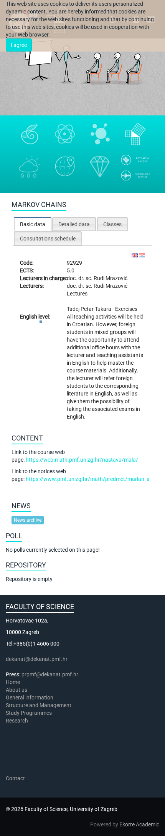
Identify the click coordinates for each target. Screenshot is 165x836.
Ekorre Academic (139, 824)
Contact (15, 778)
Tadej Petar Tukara (89, 309)
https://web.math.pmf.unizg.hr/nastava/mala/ (82, 460)
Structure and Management (38, 705)
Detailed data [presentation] (74, 224)
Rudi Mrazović (110, 278)
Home (13, 682)
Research (17, 721)
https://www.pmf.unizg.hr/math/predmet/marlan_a (88, 479)
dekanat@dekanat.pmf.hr (37, 659)
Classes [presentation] (112, 224)
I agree (19, 45)
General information (29, 697)
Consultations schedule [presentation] (48, 238)
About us (17, 690)
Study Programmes (29, 713)
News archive (27, 520)
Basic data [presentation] (32, 224)
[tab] (32, 224)
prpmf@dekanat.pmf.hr (49, 674)
